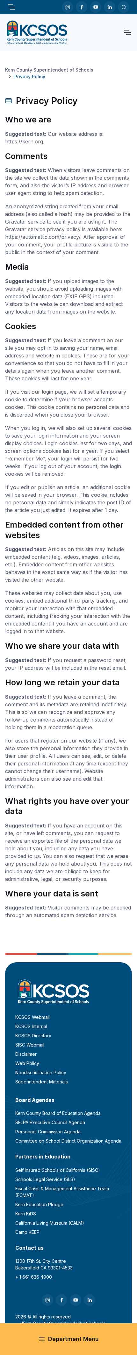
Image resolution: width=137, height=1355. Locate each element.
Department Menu (73, 1339)
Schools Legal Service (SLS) (45, 1179)
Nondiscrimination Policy (40, 1072)
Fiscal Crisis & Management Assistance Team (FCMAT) (62, 1192)
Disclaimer (26, 1054)
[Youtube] (95, 7)
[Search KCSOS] (123, 7)
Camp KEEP (27, 1232)
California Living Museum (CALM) (49, 1223)
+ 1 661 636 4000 (33, 1277)
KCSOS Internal (31, 1026)
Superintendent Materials (41, 1081)
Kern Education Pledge (39, 1204)
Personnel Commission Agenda (48, 1131)
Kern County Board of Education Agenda (58, 1113)
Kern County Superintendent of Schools (49, 70)
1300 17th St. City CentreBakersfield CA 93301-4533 (44, 1264)
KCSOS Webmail (32, 1017)
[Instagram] (67, 7)
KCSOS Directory (33, 1035)
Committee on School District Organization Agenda (68, 1141)
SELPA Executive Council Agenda (50, 1122)
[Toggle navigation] (11, 7)
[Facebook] (81, 7)
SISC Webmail (29, 1044)
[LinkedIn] (109, 7)
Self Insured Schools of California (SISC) (57, 1170)
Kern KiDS (25, 1213)
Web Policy (27, 1063)
